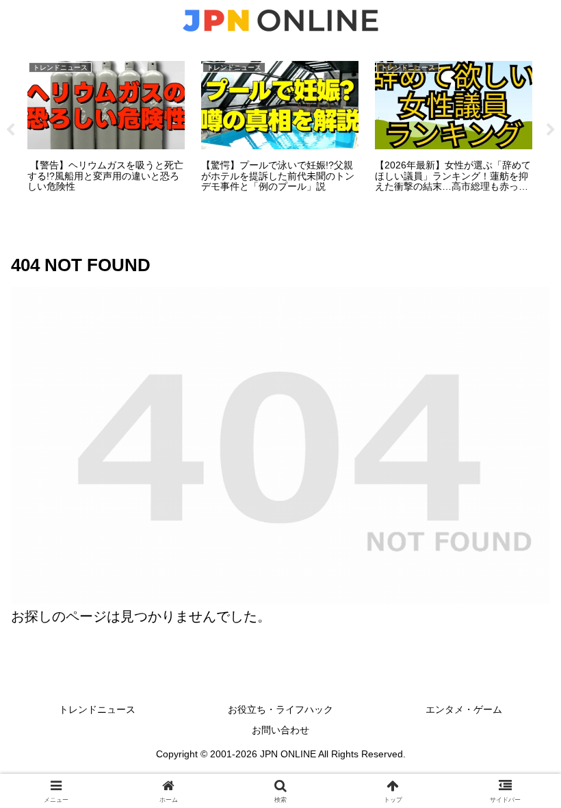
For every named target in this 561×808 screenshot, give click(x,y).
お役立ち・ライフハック (280, 709)
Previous (10, 130)
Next (551, 130)
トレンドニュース (97, 709)
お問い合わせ (280, 729)
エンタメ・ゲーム (464, 709)
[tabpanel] (106, 128)
